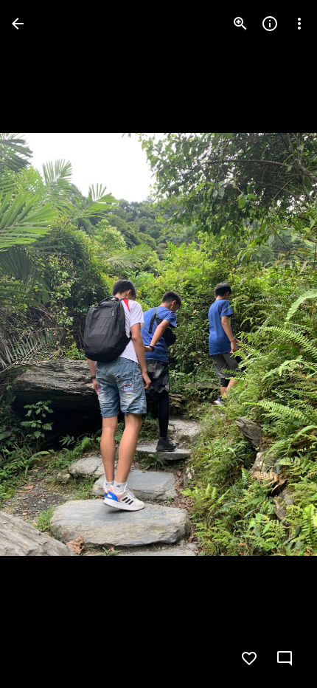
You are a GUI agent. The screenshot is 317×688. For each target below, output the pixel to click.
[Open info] (270, 23)
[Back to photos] (17, 23)
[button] (41, 344)
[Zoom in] (240, 23)
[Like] (249, 658)
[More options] (299, 23)
